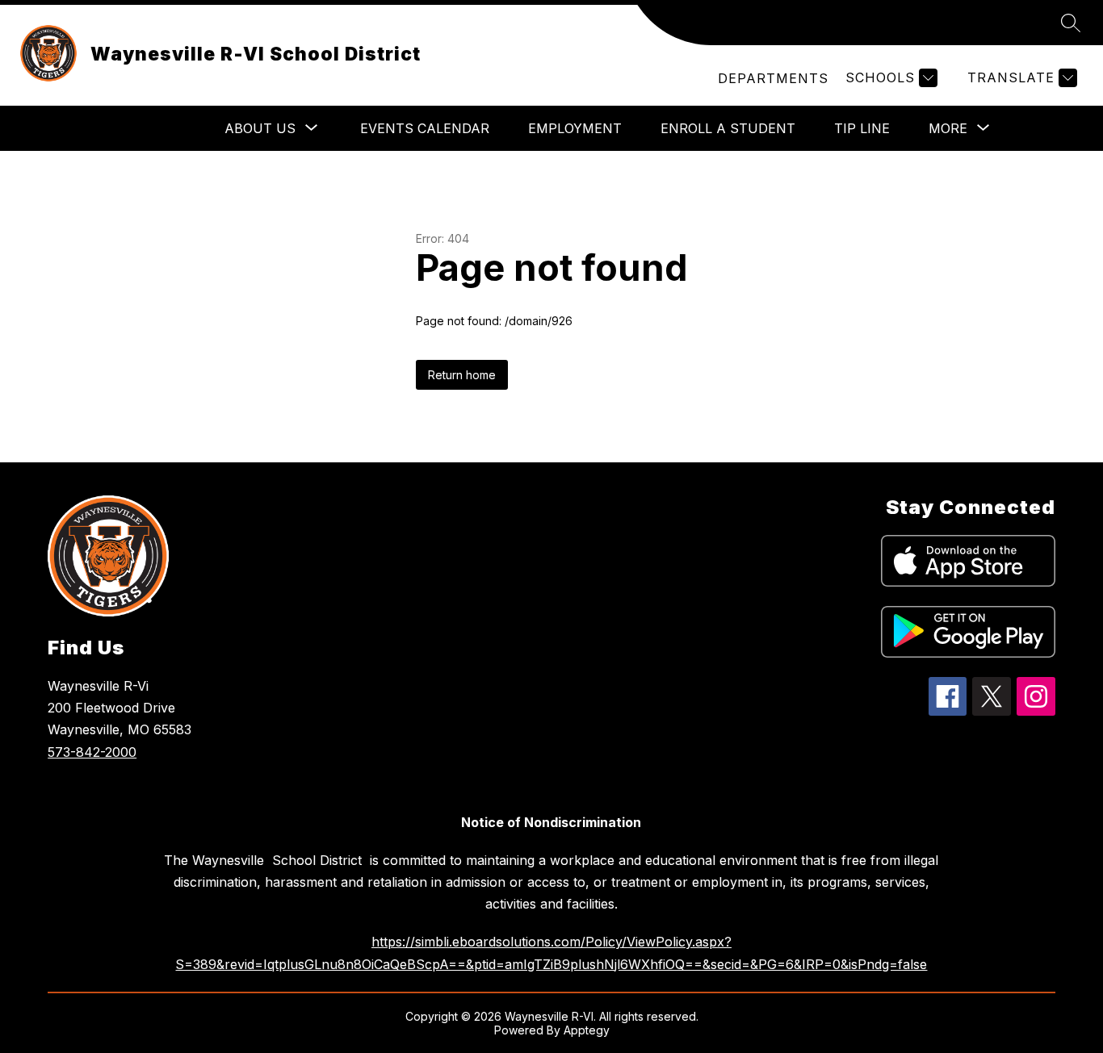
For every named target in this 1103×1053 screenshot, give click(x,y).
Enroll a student (728, 128)
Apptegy (587, 1030)
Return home (462, 375)
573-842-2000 (92, 752)
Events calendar (424, 128)
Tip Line (862, 128)
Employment (575, 128)
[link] (773, 78)
